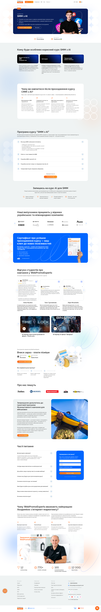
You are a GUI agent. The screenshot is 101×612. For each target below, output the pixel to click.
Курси (21, 5)
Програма (37, 27)
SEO (18, 587)
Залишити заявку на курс (24, 27)
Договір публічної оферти (57, 593)
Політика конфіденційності (57, 595)
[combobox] (61, 464)
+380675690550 (73, 583)
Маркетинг (19, 585)
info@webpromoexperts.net (77, 585)
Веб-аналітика (20, 594)
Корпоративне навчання (39, 587)
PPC (18, 591)
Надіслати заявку (70, 473)
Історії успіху (37, 591)
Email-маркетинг (21, 596)
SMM (18, 589)
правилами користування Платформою (70, 476)
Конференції (37, 583)
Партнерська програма (56, 585)
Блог (52, 587)
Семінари (36, 585)
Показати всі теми (50, 176)
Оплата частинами (38, 589)
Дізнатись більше (23, 435)
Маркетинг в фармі (21, 598)
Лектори (53, 583)
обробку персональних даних (75, 475)
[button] (15, 223)
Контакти (53, 597)
